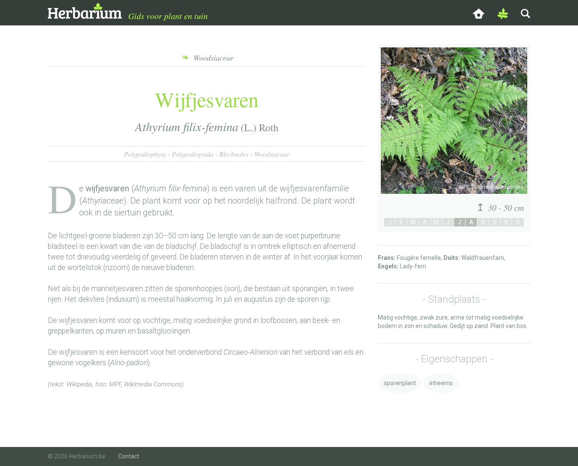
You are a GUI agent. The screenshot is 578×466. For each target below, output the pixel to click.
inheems (441, 383)
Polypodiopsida (192, 153)
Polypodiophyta (145, 153)
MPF (115, 384)
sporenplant (400, 383)
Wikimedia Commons (153, 384)
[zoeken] (526, 12)
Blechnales (233, 153)
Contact (128, 456)
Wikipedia (79, 384)
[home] (478, 12)
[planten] (503, 12)
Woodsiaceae (271, 153)
